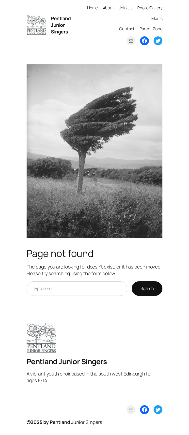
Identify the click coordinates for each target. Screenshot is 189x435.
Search (147, 288)
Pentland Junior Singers (61, 25)
